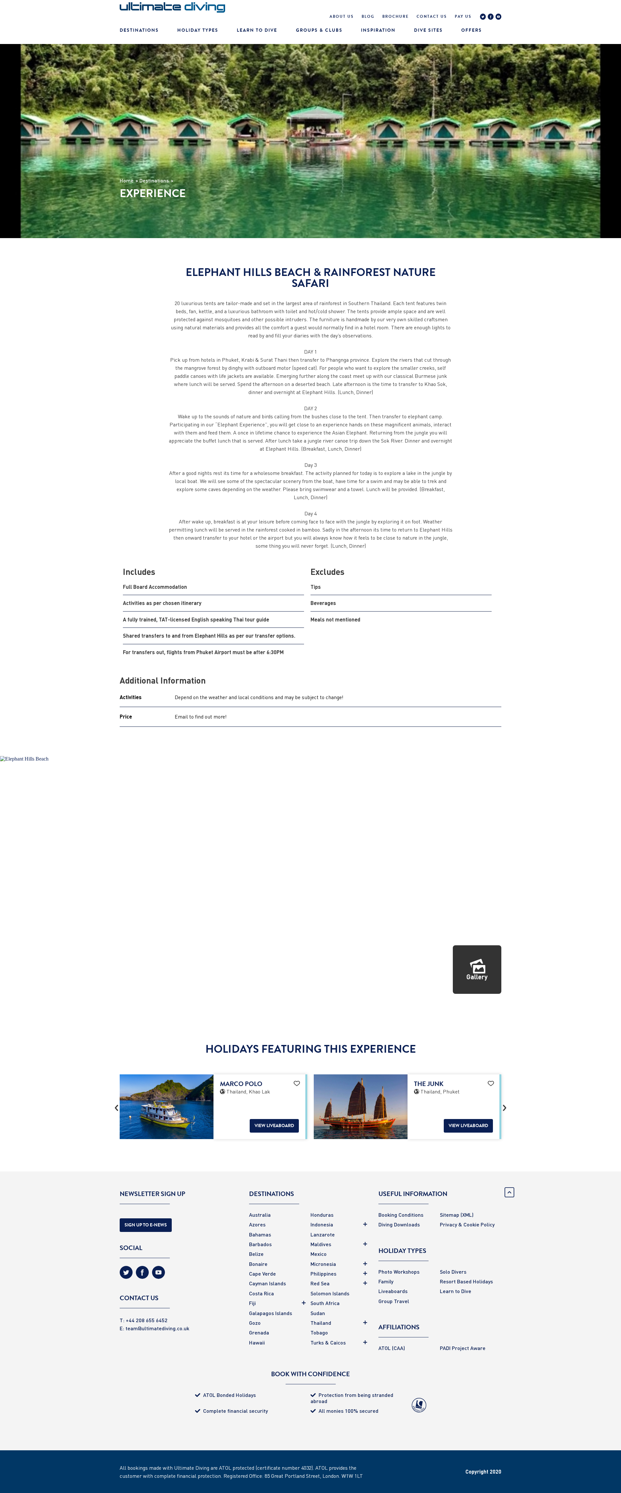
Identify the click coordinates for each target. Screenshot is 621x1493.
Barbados (260, 1244)
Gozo (255, 1322)
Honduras (321, 1214)
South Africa (325, 1303)
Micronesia (323, 1263)
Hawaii (257, 1342)
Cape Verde (262, 1273)
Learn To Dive (257, 30)
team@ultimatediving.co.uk (157, 1328)
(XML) (467, 1214)
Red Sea (320, 1283)
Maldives (320, 1244)
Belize (256, 1253)
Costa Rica (261, 1293)
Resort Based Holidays (466, 1281)
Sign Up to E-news (146, 1225)
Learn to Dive (455, 1291)
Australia (260, 1214)
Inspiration (378, 30)
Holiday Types (197, 30)
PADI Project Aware (462, 1348)
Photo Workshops (398, 1271)
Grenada (259, 1332)
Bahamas (260, 1234)
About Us (342, 16)
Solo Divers (453, 1271)
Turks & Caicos (328, 1342)
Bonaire (258, 1263)
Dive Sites (428, 30)
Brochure (395, 16)
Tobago (319, 1332)
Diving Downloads (399, 1224)
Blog (368, 16)
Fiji (252, 1303)
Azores (257, 1224)
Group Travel (393, 1301)
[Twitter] (483, 17)
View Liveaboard (274, 1125)
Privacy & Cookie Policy (467, 1224)
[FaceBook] (491, 17)
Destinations (139, 30)
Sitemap (449, 1214)
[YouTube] (498, 17)
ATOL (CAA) (391, 1348)
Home (127, 180)
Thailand (320, 1322)
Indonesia (321, 1224)
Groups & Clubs (319, 30)
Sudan (317, 1313)
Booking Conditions (400, 1214)
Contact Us (432, 16)
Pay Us (463, 16)
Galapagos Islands (270, 1313)
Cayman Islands (267, 1283)
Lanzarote (322, 1234)
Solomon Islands (329, 1293)
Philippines (323, 1273)
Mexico (318, 1253)
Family (385, 1281)
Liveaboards (393, 1291)
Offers (471, 30)
